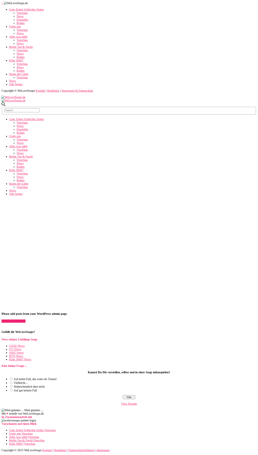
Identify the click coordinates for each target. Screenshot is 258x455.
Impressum (103, 450)
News (20, 16)
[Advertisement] (129, 225)
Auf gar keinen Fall (25, 390)
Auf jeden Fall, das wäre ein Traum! (35, 379)
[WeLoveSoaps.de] (13, 97)
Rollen (21, 23)
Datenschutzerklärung (81, 450)
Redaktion (53, 90)
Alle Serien (15, 84)
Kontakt (40, 90)
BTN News (16, 356)
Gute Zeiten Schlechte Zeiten (26, 9)
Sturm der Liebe (18, 74)
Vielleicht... (20, 382)
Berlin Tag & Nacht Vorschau (27, 440)
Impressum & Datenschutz (77, 90)
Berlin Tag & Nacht (21, 47)
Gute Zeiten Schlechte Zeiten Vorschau (32, 430)
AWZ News (16, 352)
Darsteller (22, 19)
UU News (15, 349)
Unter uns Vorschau (21, 433)
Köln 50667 (16, 60)
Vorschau (22, 13)
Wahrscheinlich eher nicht (29, 386)
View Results (129, 403)
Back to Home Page (13, 321)
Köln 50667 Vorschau (22, 443)
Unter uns (15, 26)
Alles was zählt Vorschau (24, 437)
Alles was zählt (18, 36)
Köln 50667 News (20, 359)
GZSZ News (17, 345)
